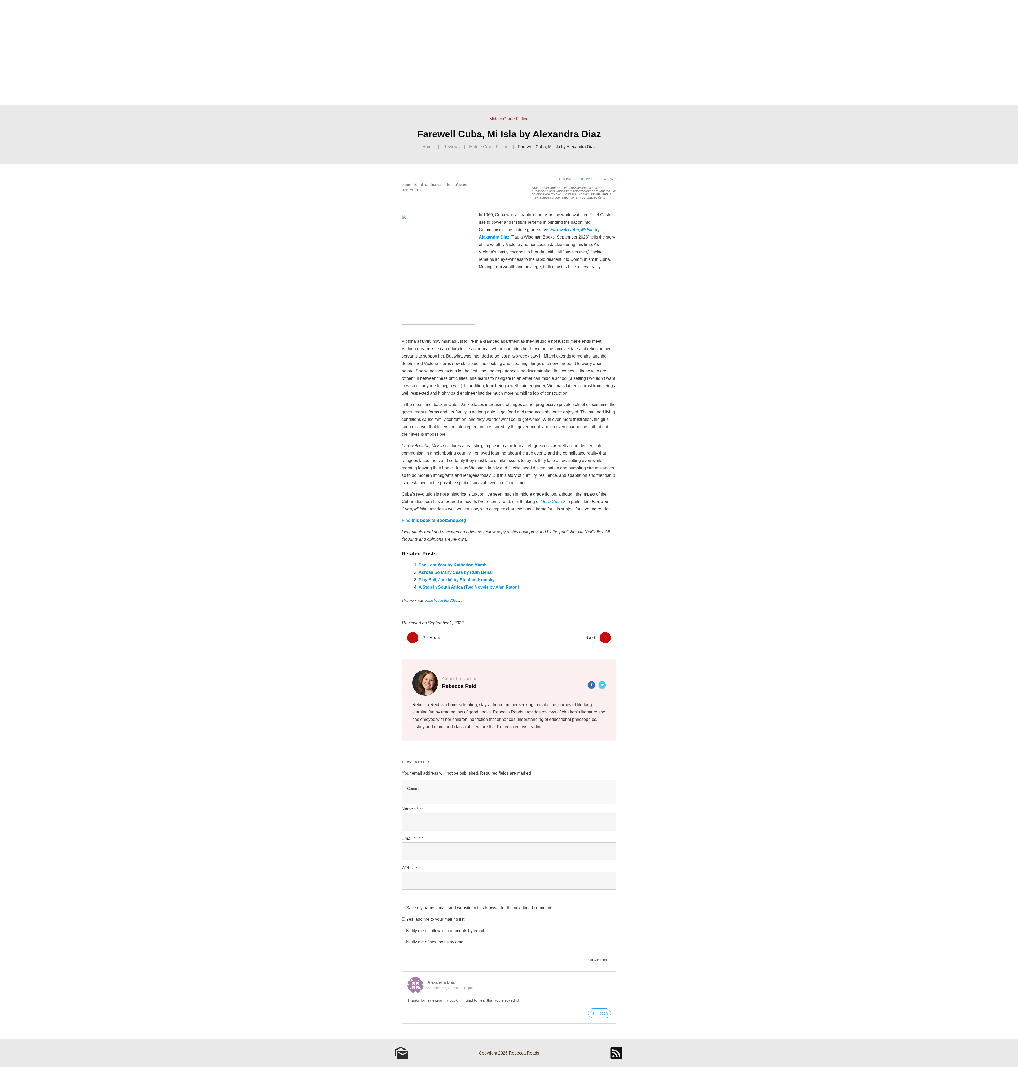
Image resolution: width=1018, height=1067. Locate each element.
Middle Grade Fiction (509, 119)
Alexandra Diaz (441, 982)
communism (410, 185)
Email (412, 838)
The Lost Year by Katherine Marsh (453, 565)
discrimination (431, 185)
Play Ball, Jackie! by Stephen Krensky (457, 579)
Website (409, 868)
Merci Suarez (553, 501)
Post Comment (597, 960)
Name (413, 809)
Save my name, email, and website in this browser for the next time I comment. (479, 908)
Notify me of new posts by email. (436, 942)
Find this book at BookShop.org (434, 520)
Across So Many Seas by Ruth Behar (456, 572)
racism (447, 185)
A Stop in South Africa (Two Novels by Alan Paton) (469, 587)
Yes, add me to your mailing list (434, 919)
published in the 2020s (442, 600)
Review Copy (411, 190)
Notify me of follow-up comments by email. (445, 930)
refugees (460, 185)
